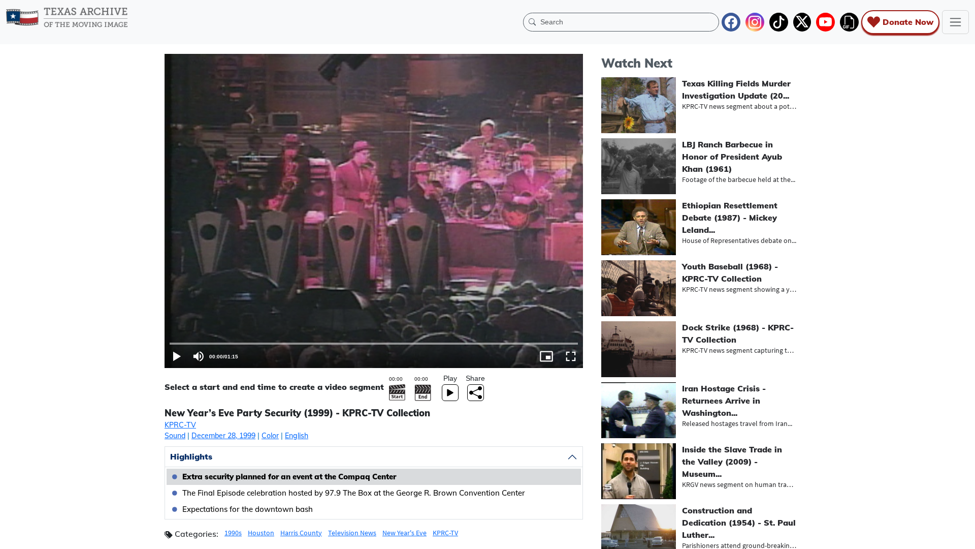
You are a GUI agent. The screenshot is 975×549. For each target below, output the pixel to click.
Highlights (191, 456)
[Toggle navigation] (955, 22)
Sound (175, 435)
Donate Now (908, 22)
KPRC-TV (180, 425)
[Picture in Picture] (546, 356)
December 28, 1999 (223, 435)
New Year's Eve (404, 532)
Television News (352, 532)
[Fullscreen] (571, 356)
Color (270, 435)
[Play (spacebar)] (177, 356)
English (296, 435)
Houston (261, 532)
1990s (233, 532)
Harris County (301, 532)
